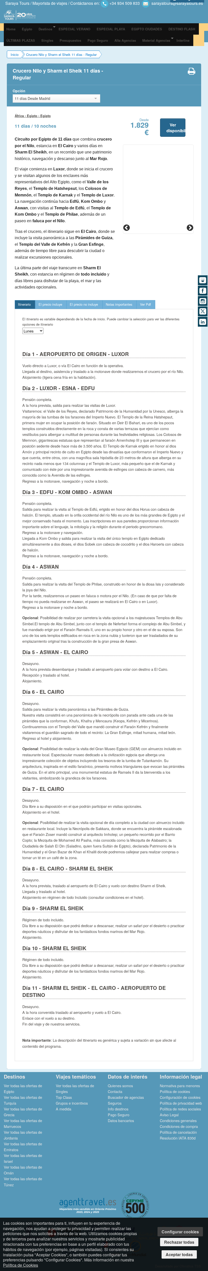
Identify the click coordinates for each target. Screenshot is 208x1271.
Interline (183, 40)
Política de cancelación (178, 1132)
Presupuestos (70, 40)
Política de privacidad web (181, 1103)
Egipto (27, 29)
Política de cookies (175, 1091)
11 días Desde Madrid (32, 98)
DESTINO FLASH (181, 29)
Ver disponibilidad (175, 127)
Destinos (45, 29)
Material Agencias (156, 40)
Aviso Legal (169, 1114)
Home (10, 29)
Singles (47, 40)
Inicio (15, 54)
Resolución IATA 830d (178, 1138)
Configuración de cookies (180, 1097)
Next (189, 227)
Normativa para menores (180, 1085)
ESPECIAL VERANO (74, 29)
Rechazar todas (179, 1242)
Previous (127, 227)
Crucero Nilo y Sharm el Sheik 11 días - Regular (61, 54)
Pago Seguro (98, 40)
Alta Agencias (125, 40)
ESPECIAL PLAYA (111, 29)
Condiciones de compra (179, 1126)
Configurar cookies (180, 1232)
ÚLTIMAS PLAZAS (20, 40)
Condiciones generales (178, 1120)
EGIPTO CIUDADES (146, 29)
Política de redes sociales (180, 1108)
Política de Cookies (20, 1265)
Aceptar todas (179, 1254)
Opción (19, 91)
